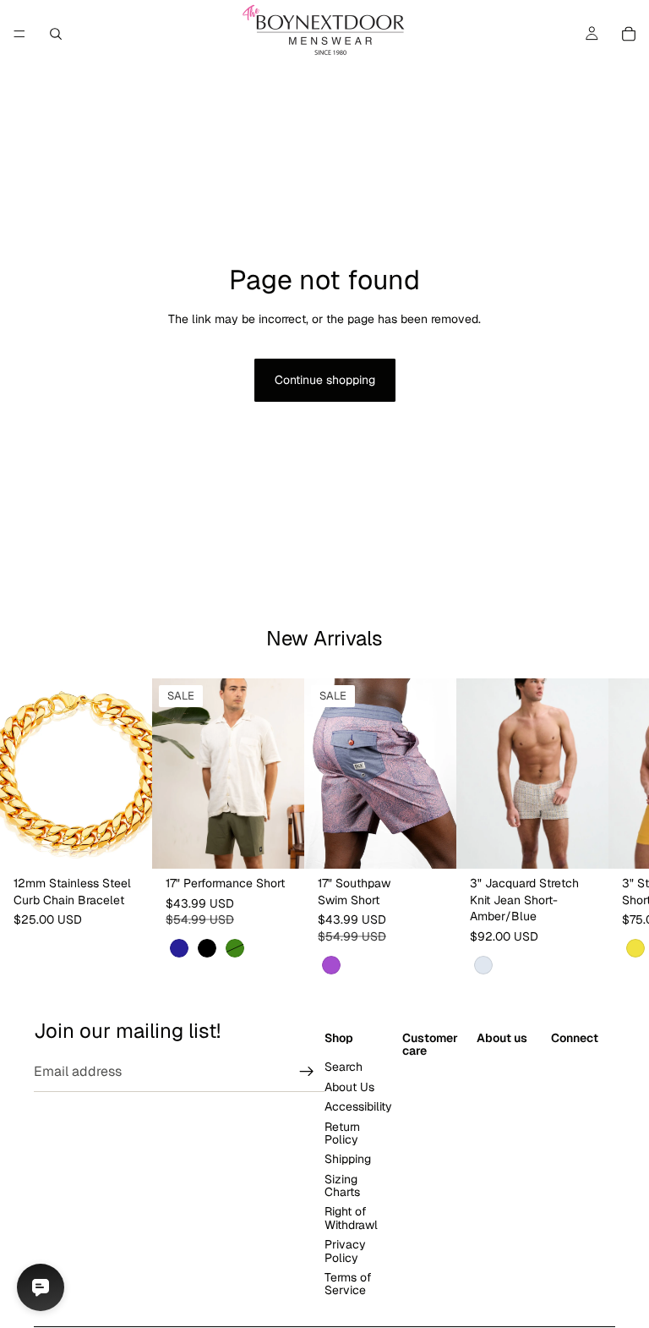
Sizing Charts (342, 1185)
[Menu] (19, 33)
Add (140, 841)
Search (343, 1067)
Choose (292, 841)
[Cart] (628, 33)
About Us (349, 1087)
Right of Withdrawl (351, 1218)
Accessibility (358, 1107)
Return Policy (342, 1133)
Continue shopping (325, 379)
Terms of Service (348, 1284)
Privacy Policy (345, 1251)
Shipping (347, 1159)
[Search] (55, 33)
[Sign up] (306, 1071)
